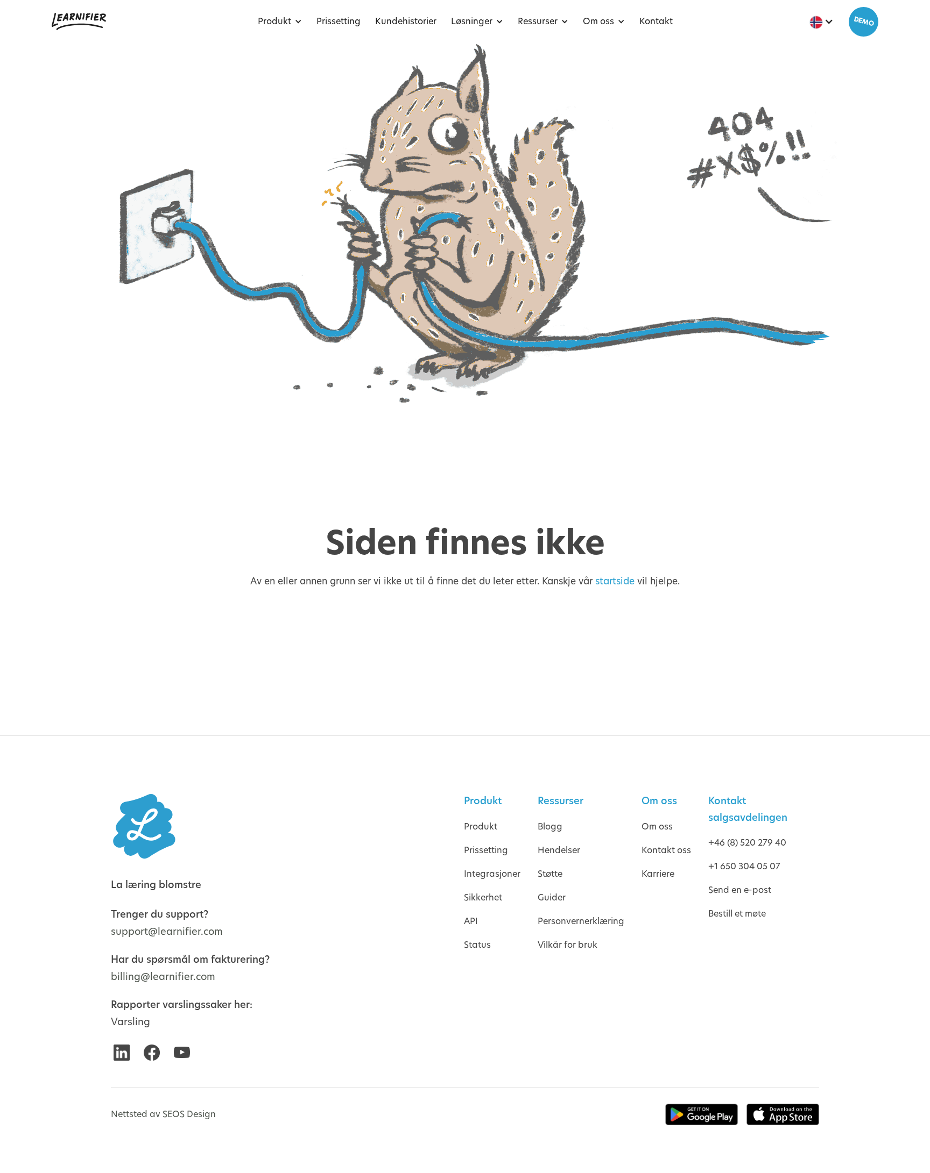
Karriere (658, 874)
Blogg (550, 826)
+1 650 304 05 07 (744, 866)
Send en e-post (739, 890)
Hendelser (559, 850)
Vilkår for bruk (567, 945)
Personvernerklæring (581, 921)
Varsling (130, 1021)
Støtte (550, 874)
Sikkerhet (483, 897)
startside (615, 581)
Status (477, 945)
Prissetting (486, 850)
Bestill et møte (737, 913)
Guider (552, 897)
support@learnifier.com (167, 931)
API (471, 921)
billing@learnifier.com (163, 976)
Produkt (480, 826)
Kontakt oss (666, 850)
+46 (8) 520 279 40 (747, 842)
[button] (277, 21)
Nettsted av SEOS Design (163, 1114)
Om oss (657, 826)
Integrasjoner (492, 874)
